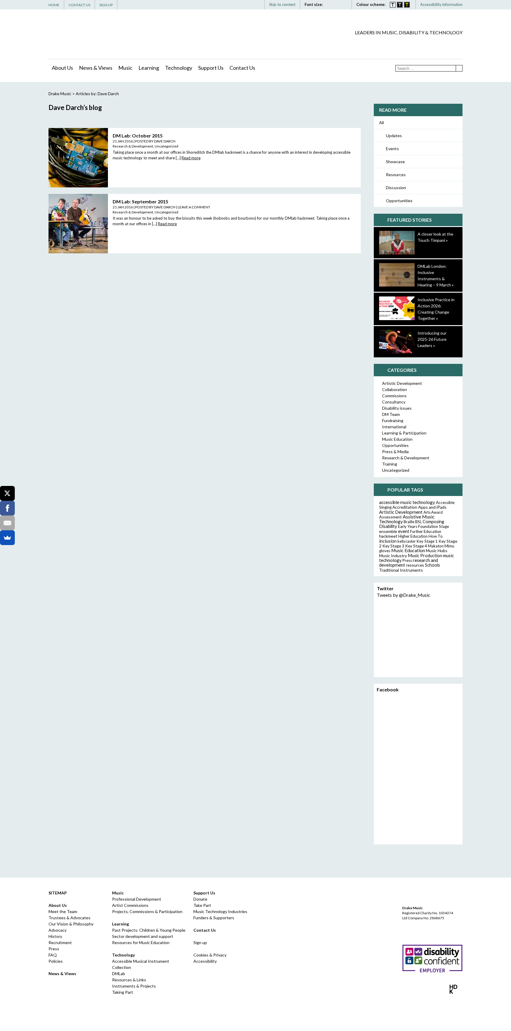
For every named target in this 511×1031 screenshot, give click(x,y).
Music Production (425, 555)
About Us (62, 67)
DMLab (118, 973)
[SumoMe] (7, 537)
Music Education (397, 439)
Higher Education (413, 536)
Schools (432, 565)
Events (392, 148)
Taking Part (122, 992)
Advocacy (57, 930)
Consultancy (393, 401)
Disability (388, 526)
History (55, 936)
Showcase (395, 161)
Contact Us (79, 5)
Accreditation (404, 507)
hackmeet (388, 536)
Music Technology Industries (220, 911)
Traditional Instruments (401, 570)
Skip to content (282, 4)
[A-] (338, 4)
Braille (409, 521)
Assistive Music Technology (407, 519)
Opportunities (399, 200)
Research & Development (133, 146)
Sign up (200, 942)
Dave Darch (164, 141)
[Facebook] (423, 43)
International (394, 426)
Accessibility (205, 961)
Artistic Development (402, 383)
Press (407, 560)
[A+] (331, 4)
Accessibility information (441, 4)
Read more (191, 157)
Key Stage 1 (427, 541)
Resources (396, 174)
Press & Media (395, 451)
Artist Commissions (130, 905)
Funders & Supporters (213, 917)
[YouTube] (441, 43)
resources (415, 565)
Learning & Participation (404, 432)
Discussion (396, 187)
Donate (200, 899)
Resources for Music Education (140, 942)
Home (53, 5)
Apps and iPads (432, 507)
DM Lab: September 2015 (140, 201)
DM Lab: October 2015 (138, 135)
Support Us (211, 67)
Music (125, 67)
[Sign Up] (459, 43)
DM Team (391, 414)
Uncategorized (166, 146)
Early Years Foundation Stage (423, 526)
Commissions (394, 395)
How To (435, 536)
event (403, 531)
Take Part (202, 905)
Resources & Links (129, 979)
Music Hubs (436, 550)
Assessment (390, 516)
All (381, 122)
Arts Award (433, 512)
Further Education (425, 531)
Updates (394, 135)
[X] (7, 493)
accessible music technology (407, 502)
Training (389, 463)
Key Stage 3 (393, 545)
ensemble (388, 531)
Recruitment (60, 942)
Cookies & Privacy (210, 954)
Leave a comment (194, 207)
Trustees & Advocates (69, 917)
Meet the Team (62, 911)
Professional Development (136, 899)
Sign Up (106, 5)
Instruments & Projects (134, 985)
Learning (148, 67)
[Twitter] (432, 43)
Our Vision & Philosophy (70, 923)
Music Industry (393, 555)
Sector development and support (142, 936)
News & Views (95, 67)
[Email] (7, 523)
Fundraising (392, 420)
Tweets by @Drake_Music (403, 595)
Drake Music (75, 34)
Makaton (436, 546)
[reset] (344, 4)
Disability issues (397, 408)
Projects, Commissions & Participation (147, 911)
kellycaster (406, 541)
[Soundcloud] (450, 43)
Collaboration (394, 389)
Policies (55, 961)
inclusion (388, 541)
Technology (178, 67)
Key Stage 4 (416, 545)
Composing (433, 521)
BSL (418, 521)
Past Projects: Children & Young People (148, 930)
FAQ (52, 954)
